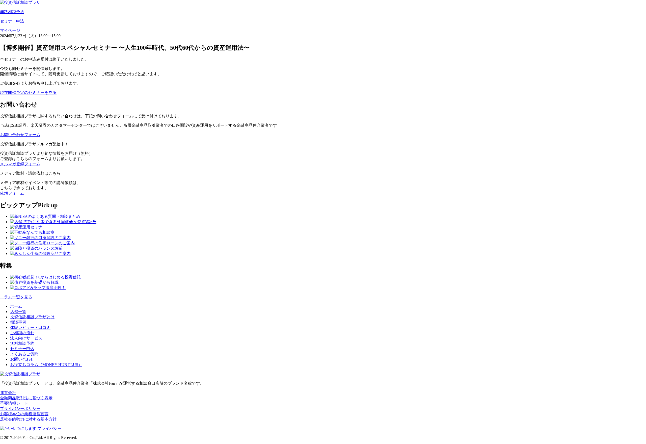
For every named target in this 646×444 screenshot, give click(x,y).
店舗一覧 (18, 311)
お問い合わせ (22, 359)
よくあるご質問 (24, 354)
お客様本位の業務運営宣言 (24, 414)
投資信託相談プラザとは (32, 317)
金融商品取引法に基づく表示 (26, 398)
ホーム (16, 306)
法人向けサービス (26, 338)
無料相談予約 (22, 343)
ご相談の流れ (22, 333)
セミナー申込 (22, 349)
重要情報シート (14, 403)
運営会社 (8, 392)
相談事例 (18, 322)
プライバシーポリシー (20, 408)
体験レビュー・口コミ (30, 327)
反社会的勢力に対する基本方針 (28, 419)
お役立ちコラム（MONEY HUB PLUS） (46, 364)
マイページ (10, 30)
